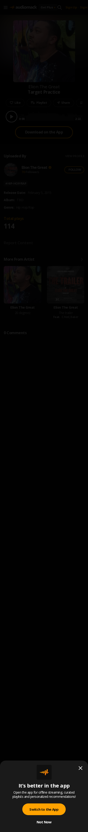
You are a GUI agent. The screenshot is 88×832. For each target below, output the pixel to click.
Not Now (44, 822)
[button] (44, 416)
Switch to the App (43, 809)
